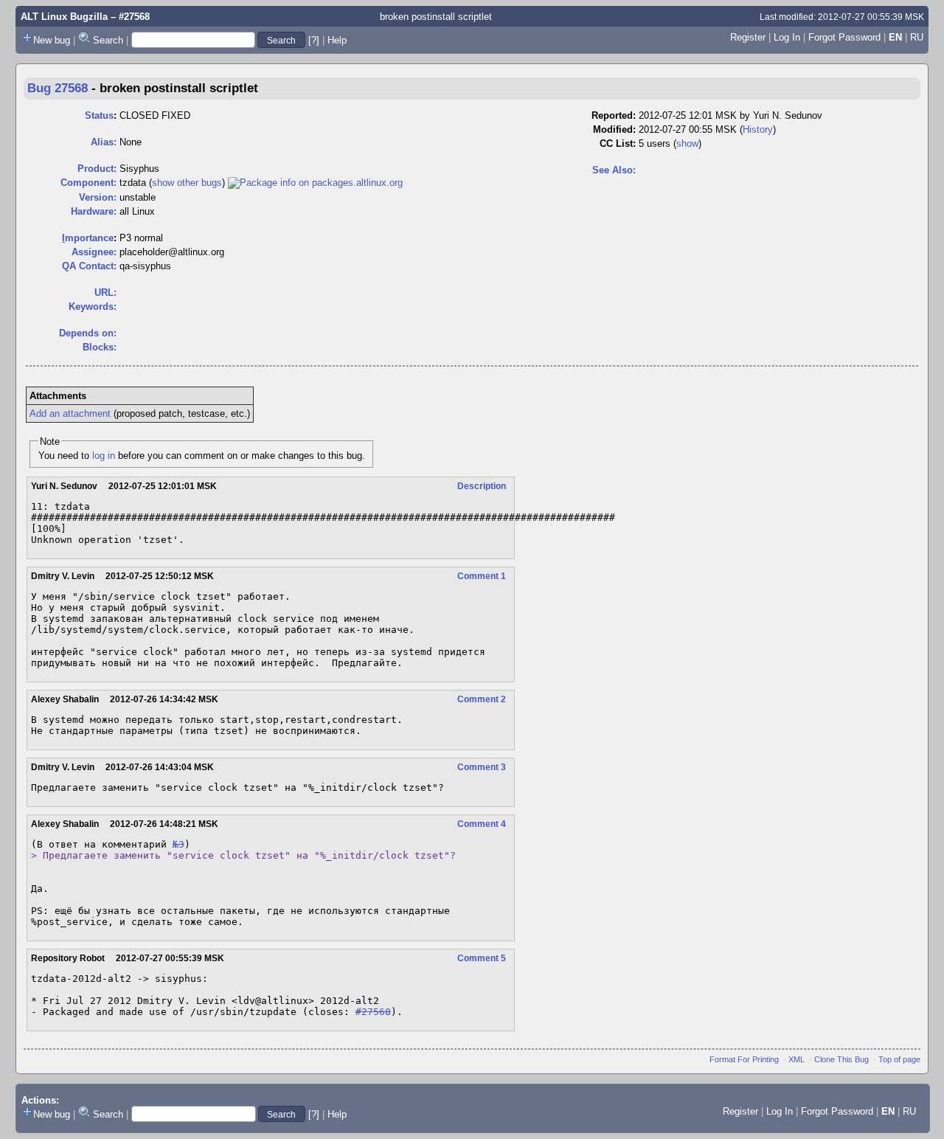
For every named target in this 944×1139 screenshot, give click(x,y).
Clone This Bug (841, 1059)
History (758, 129)
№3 (178, 844)
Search (108, 40)
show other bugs (187, 182)
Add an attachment (70, 413)
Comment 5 (481, 958)
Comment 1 (481, 576)
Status (99, 115)
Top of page (899, 1059)
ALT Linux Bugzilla (64, 16)
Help (337, 40)
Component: (88, 182)
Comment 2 (481, 699)
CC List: (618, 143)
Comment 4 (481, 824)
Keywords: (93, 306)
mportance (88, 237)
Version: (98, 197)
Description (481, 486)
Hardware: (94, 211)
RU (916, 37)
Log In (787, 37)
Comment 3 (481, 767)
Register (748, 37)
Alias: (104, 142)
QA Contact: (89, 265)
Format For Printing (744, 1059)
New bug (51, 40)
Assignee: (94, 251)
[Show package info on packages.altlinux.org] (315, 182)
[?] (313, 40)
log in (103, 455)
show (687, 143)
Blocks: (100, 347)
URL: (105, 292)
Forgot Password (844, 37)
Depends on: (88, 333)
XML (796, 1059)
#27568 (373, 1011)
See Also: (614, 170)
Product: (97, 168)
